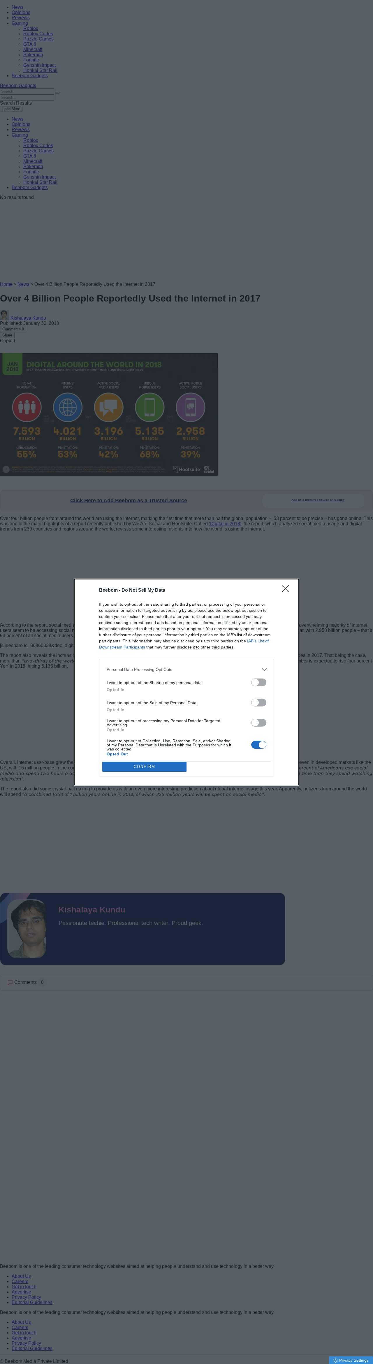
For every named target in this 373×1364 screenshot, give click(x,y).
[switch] (258, 682)
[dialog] (186, 682)
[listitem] (186, 670)
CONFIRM (144, 766)
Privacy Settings (354, 1360)
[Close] (287, 590)
